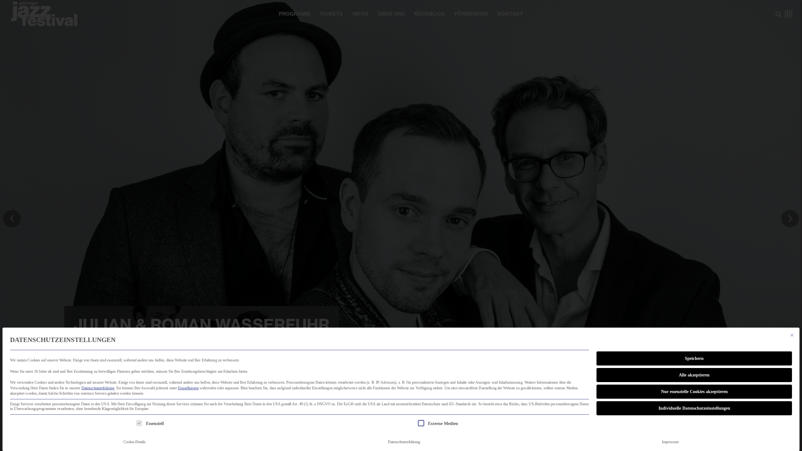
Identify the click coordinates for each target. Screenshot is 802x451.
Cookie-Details (134, 442)
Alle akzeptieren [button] (694, 375)
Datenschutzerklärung (98, 388)
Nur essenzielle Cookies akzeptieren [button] (694, 391)
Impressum (670, 442)
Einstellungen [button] (188, 388)
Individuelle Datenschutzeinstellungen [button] (694, 408)
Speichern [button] (694, 358)
